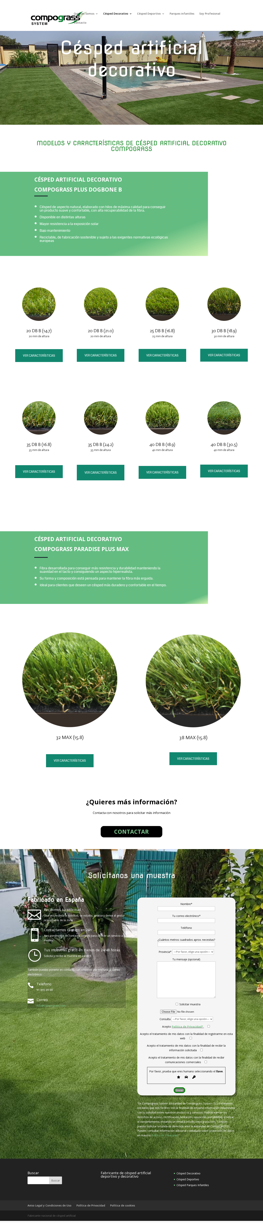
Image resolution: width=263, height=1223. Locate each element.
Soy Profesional (209, 13)
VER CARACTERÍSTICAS (39, 355)
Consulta (165, 1019)
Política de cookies (122, 1205)
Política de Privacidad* (187, 1026)
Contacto (80, 22)
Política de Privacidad (90, 1205)
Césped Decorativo (115, 13)
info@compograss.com (51, 1005)
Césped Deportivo (149, 13)
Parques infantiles (182, 13)
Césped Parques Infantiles (193, 1185)
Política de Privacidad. (164, 1135)
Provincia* (165, 951)
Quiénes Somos (84, 13)
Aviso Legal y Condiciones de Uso (49, 1205)
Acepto (182, 1026)
